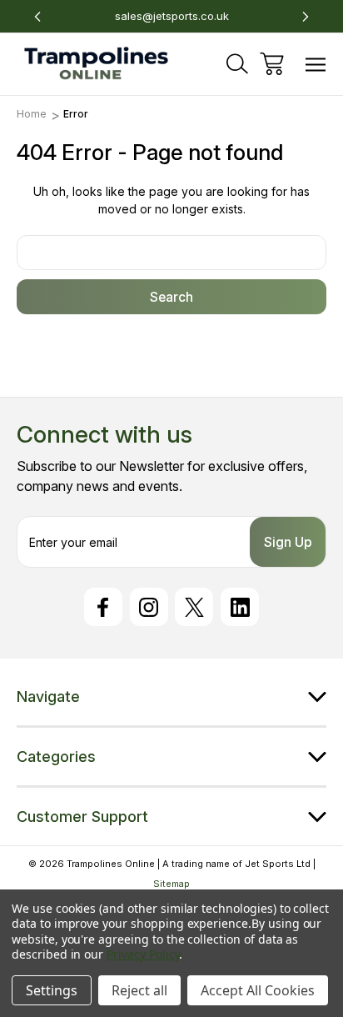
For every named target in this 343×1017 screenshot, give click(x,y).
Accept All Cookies (258, 990)
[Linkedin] (240, 607)
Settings (51, 990)
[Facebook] (103, 607)
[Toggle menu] (316, 64)
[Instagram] (149, 607)
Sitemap (171, 883)
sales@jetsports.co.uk (172, 16)
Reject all (139, 990)
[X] (194, 607)
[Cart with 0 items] (272, 64)
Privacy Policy (143, 954)
